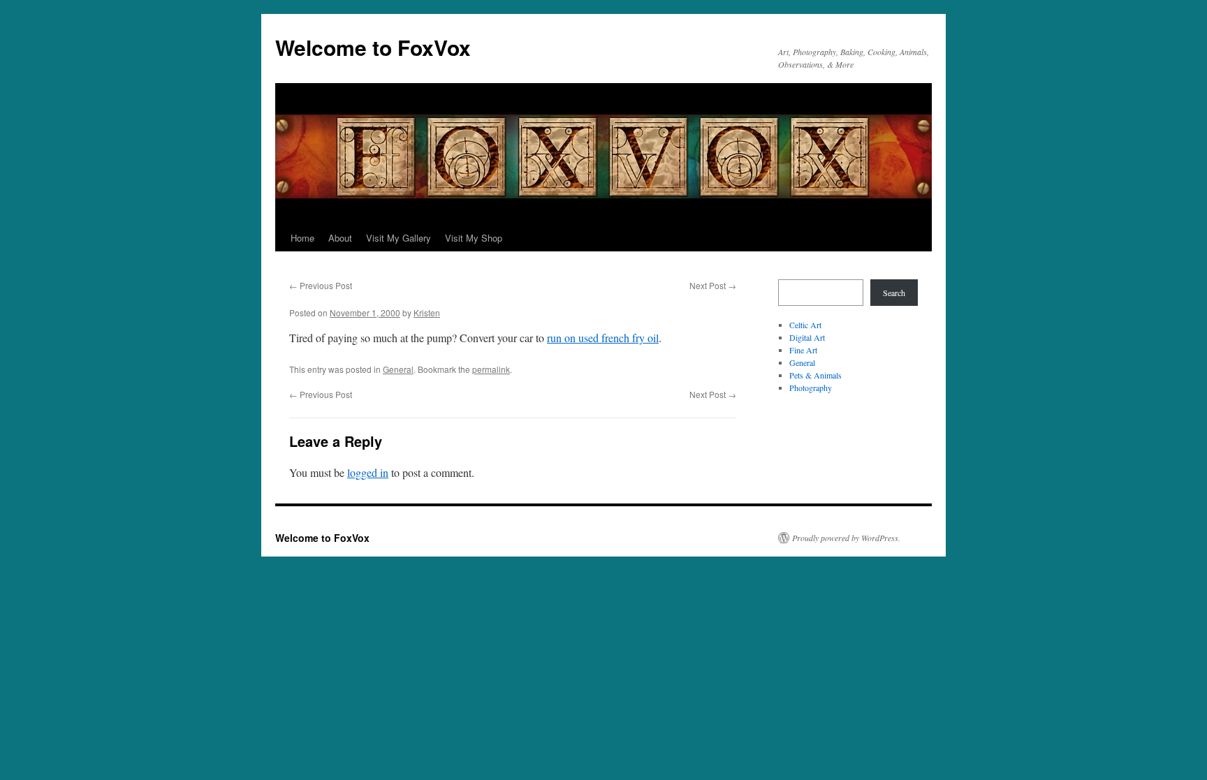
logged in (367, 472)
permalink (491, 369)
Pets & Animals (815, 375)
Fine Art (803, 349)
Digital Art (807, 337)
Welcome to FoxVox (373, 47)
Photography (810, 387)
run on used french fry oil (603, 337)
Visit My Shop (473, 237)
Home (302, 237)
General (398, 369)
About (340, 237)
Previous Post (320, 285)
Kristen (427, 312)
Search (894, 292)
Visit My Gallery (398, 237)
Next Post (712, 285)
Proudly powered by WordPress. (846, 537)
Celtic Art (805, 324)
